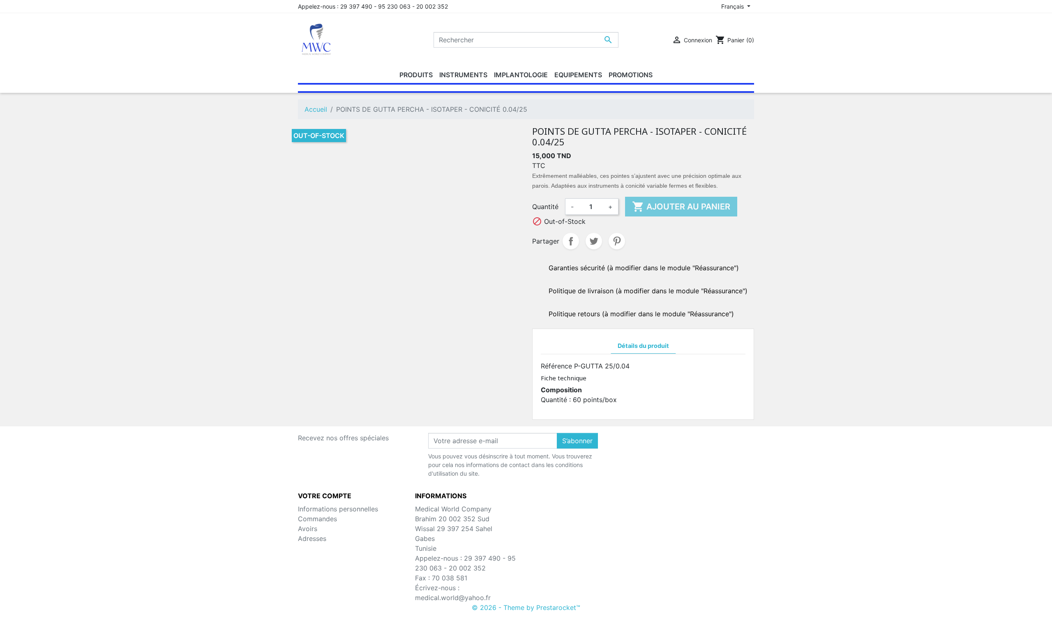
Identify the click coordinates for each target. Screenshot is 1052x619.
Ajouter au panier (681, 206)
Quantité (545, 206)
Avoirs (307, 529)
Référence (556, 366)
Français (733, 6)
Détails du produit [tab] (643, 345)
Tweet (594, 241)
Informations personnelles (338, 509)
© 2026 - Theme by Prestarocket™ (526, 607)
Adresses (312, 538)
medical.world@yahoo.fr (453, 598)
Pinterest (617, 241)
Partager (571, 241)
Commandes (317, 519)
